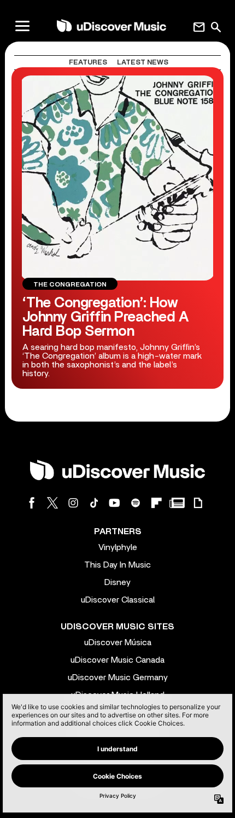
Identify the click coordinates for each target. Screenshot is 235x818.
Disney (117, 582)
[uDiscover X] (52, 503)
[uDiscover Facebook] (31, 503)
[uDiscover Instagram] (73, 503)
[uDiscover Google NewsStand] (177, 503)
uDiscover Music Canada (117, 660)
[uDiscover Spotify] (135, 503)
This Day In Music (117, 564)
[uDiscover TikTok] (94, 503)
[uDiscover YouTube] (114, 503)
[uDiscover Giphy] (197, 503)
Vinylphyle (117, 547)
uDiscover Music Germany (118, 677)
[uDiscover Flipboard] (156, 503)
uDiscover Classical (118, 599)
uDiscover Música (117, 642)
